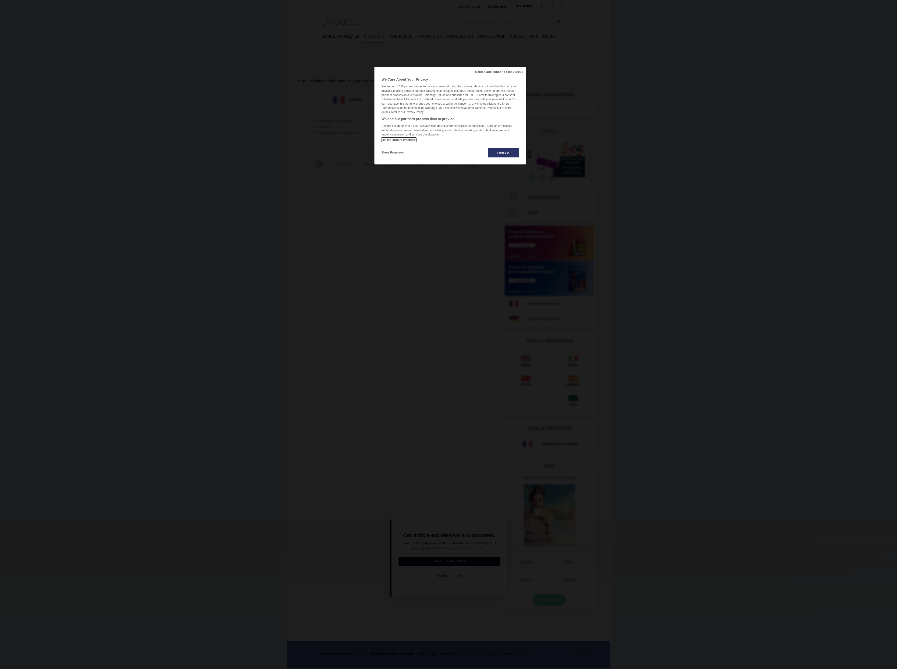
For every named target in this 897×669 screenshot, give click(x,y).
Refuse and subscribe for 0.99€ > (499, 72)
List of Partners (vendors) (398, 140)
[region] (450, 115)
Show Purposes (392, 152)
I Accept (503, 152)
